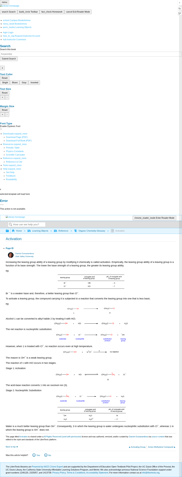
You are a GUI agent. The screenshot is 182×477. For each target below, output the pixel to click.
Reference (63, 231)
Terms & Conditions (76, 473)
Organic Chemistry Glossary (92, 231)
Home (19, 231)
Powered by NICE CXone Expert (47, 467)
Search (10, 224)
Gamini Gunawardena (24, 253)
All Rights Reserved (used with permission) (63, 436)
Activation (23, 436)
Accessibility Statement (97, 473)
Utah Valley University (24, 256)
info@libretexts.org (150, 473)
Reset (4, 78)
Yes (38, 455)
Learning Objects (40, 231)
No (49, 455)
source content (157, 436)
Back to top (11, 447)
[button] (10, 176)
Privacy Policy (59, 473)
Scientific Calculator (15, 155)
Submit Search (9, 59)
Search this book (8, 49)
